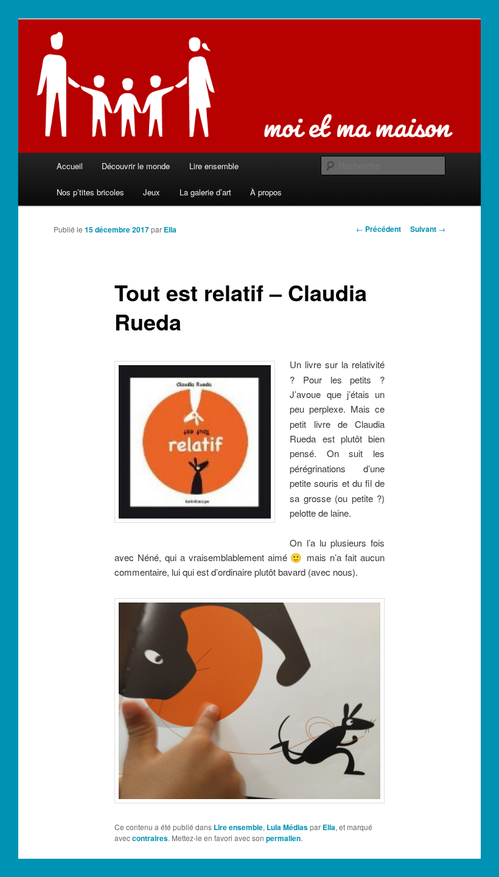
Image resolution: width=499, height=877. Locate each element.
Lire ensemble (214, 166)
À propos (266, 192)
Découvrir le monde (136, 166)
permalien (283, 838)
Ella (170, 229)
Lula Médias (287, 827)
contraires (150, 838)
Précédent (378, 228)
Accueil (70, 166)
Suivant (427, 228)
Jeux (151, 192)
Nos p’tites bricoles (90, 192)
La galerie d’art (205, 192)
